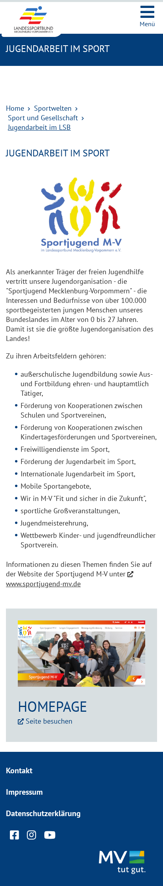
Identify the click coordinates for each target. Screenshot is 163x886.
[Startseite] (39, 19)
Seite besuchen (49, 721)
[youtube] (49, 837)
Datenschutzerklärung (43, 813)
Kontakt (19, 770)
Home (15, 108)
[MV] (123, 863)
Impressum (24, 792)
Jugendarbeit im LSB (39, 127)
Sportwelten (53, 108)
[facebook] (14, 837)
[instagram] (31, 837)
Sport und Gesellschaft (43, 117)
